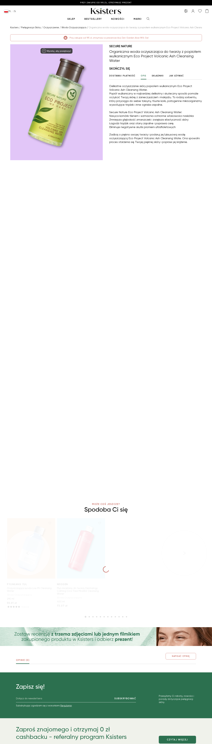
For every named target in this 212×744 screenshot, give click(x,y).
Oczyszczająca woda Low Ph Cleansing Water (29, 589)
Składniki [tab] (158, 76)
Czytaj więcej (177, 739)
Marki (138, 19)
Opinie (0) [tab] (22, 660)
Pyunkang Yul (17, 584)
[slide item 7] (108, 617)
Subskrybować (125, 698)
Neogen (62, 584)
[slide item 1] (85, 617)
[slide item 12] (126, 617)
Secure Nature (120, 46)
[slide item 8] (112, 617)
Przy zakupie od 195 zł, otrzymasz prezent (106, 3)
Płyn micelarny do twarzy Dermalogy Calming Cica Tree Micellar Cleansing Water (78, 591)
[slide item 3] (93, 617)
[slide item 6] (104, 617)
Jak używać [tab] (176, 76)
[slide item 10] (119, 617)
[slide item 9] (115, 617)
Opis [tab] (143, 76)
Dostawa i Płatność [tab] (122, 76)
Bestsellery (93, 19)
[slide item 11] (123, 617)
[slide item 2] (89, 617)
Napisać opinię (181, 656)
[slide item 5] (100, 617)
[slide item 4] (97, 617)
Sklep (71, 19)
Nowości (117, 19)
